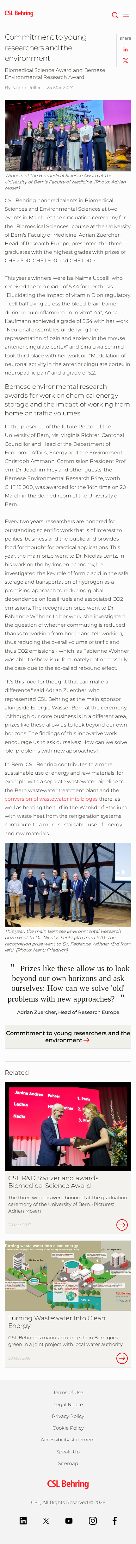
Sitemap (68, 1463)
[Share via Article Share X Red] (126, 60)
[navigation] (125, 14)
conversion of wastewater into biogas (51, 799)
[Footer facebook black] (114, 1520)
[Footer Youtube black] (69, 1520)
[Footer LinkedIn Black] (23, 1520)
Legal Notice (68, 1404)
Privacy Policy (68, 1416)
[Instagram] (93, 1520)
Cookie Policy (68, 1428)
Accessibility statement (68, 1440)
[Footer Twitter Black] (46, 1520)
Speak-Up (68, 1452)
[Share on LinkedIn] (126, 49)
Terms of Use (68, 1392)
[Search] (114, 14)
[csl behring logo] (68, 1484)
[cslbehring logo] (19, 14)
